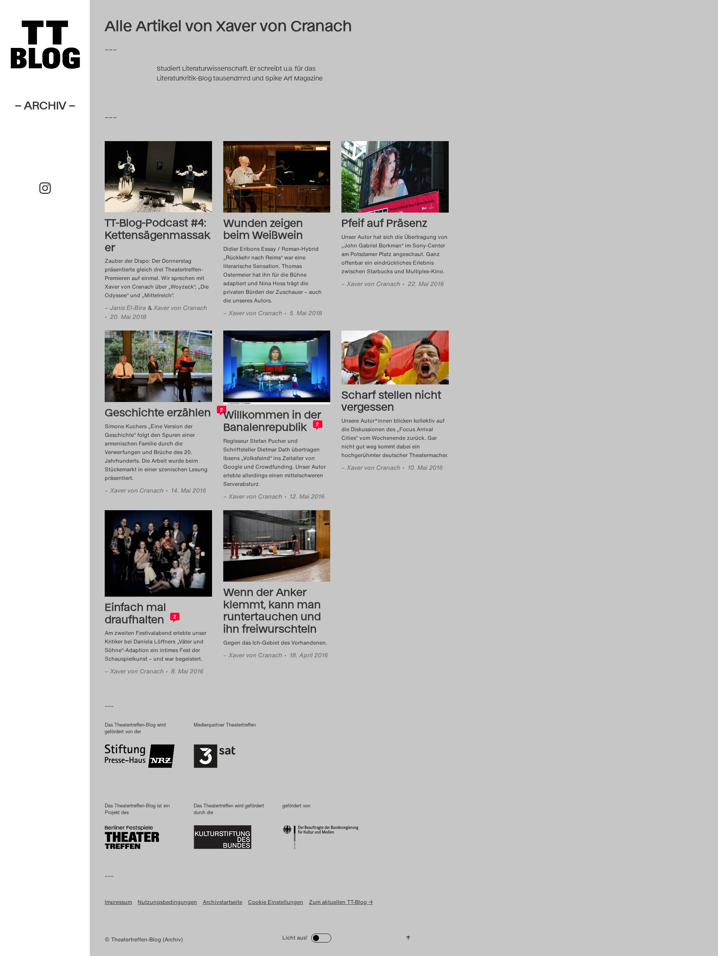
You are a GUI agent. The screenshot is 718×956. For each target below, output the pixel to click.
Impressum (118, 902)
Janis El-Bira (128, 307)
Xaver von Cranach (180, 307)
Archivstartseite (222, 902)
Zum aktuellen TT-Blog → (341, 902)
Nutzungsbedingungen (167, 902)
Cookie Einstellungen (275, 902)
